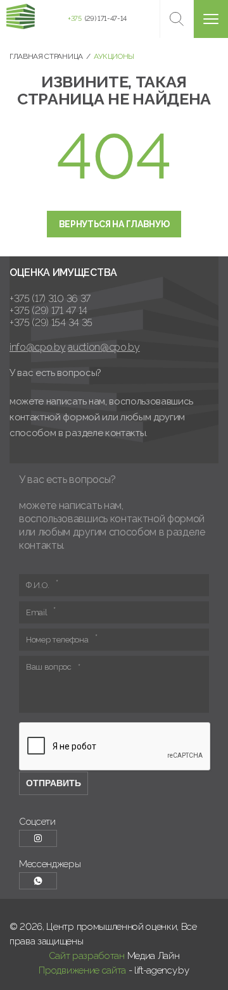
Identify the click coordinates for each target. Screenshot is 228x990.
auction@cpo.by (104, 347)
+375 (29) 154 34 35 (51, 322)
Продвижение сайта (82, 970)
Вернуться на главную (114, 224)
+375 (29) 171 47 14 (48, 310)
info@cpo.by (37, 347)
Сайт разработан (87, 956)
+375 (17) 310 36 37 (50, 298)
